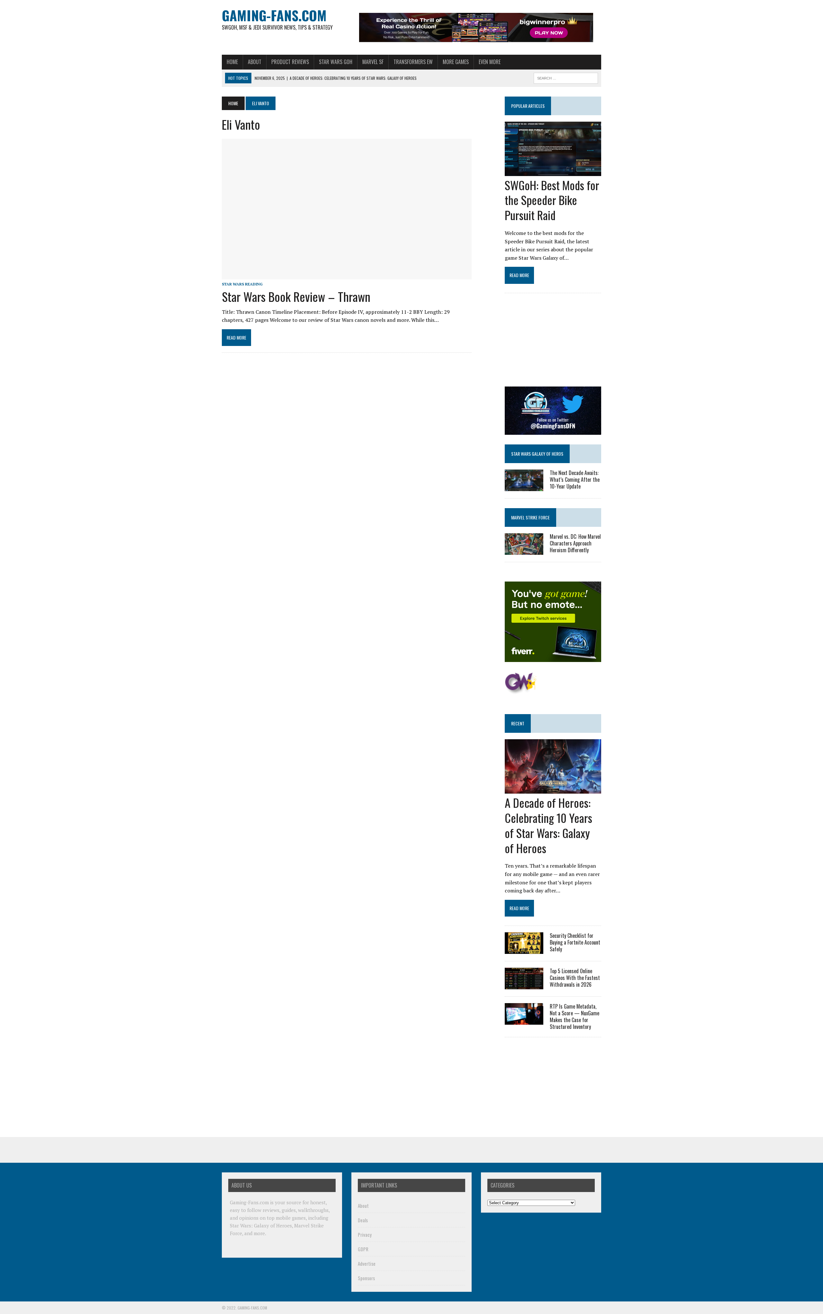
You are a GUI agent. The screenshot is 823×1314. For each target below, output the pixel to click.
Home (232, 62)
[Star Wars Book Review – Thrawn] (347, 275)
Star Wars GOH (335, 62)
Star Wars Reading (242, 284)
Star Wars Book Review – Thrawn (296, 296)
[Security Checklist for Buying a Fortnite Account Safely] (524, 949)
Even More (490, 62)
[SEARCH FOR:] (566, 77)
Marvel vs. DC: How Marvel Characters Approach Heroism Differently (575, 543)
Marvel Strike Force (530, 517)
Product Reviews (290, 62)
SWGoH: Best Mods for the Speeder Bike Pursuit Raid (552, 200)
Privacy (365, 1234)
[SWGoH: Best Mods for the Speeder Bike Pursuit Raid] (553, 171)
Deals (363, 1220)
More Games (456, 62)
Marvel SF (373, 62)
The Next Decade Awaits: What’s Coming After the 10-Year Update (575, 479)
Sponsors (366, 1277)
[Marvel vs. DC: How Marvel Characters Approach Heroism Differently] (524, 550)
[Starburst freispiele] (521, 690)
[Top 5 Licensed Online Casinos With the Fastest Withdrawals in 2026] (524, 985)
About (254, 62)
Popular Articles (528, 105)
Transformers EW (413, 62)
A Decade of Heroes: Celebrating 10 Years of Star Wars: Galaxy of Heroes (548, 825)
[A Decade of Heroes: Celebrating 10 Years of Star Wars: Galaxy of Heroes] (553, 789)
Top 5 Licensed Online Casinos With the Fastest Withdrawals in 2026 (575, 977)
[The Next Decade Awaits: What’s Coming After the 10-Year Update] (524, 486)
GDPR (363, 1249)
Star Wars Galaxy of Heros (537, 453)
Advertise (366, 1263)
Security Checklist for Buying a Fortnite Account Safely (575, 942)
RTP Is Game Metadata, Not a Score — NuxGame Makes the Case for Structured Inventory (574, 1016)
